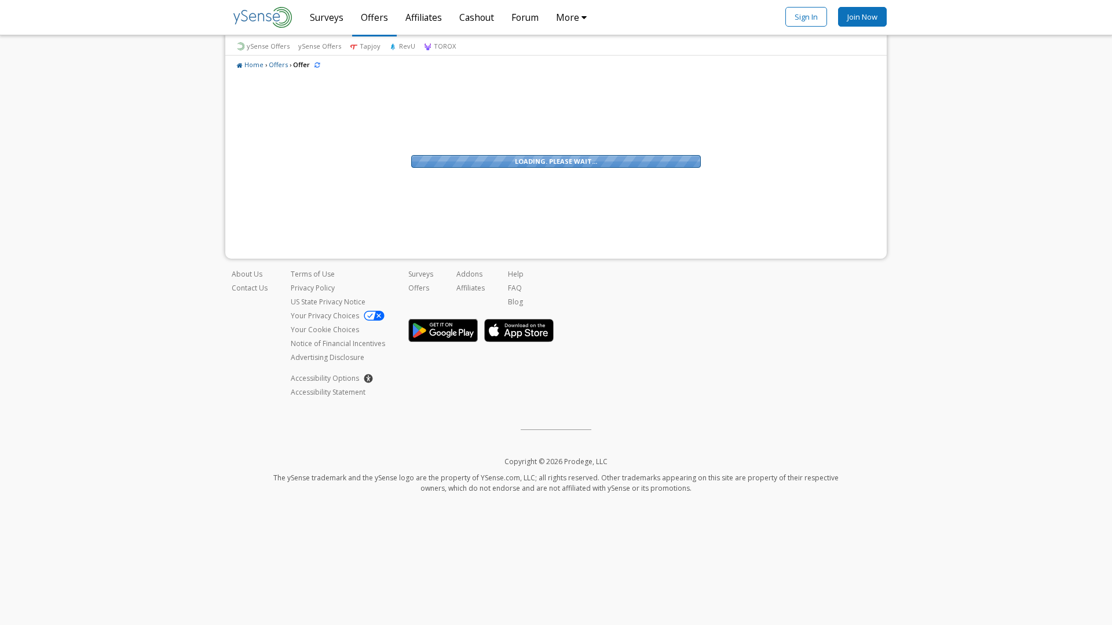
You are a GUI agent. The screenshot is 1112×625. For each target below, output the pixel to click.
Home (254, 64)
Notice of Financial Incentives (338, 343)
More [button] (568, 17)
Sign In (806, 17)
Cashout (476, 17)
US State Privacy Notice (328, 302)
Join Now (862, 17)
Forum (525, 17)
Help (516, 274)
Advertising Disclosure (327, 357)
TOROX (444, 46)
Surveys (326, 17)
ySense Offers (268, 46)
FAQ (515, 288)
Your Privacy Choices (326, 316)
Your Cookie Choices (325, 329)
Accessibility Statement (328, 392)
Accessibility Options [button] (325, 378)
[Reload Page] (317, 64)
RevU (406, 46)
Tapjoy (369, 46)
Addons (469, 274)
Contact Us (250, 288)
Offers (374, 17)
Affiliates (423, 17)
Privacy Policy (313, 288)
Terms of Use (313, 274)
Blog (515, 302)
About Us (247, 274)
